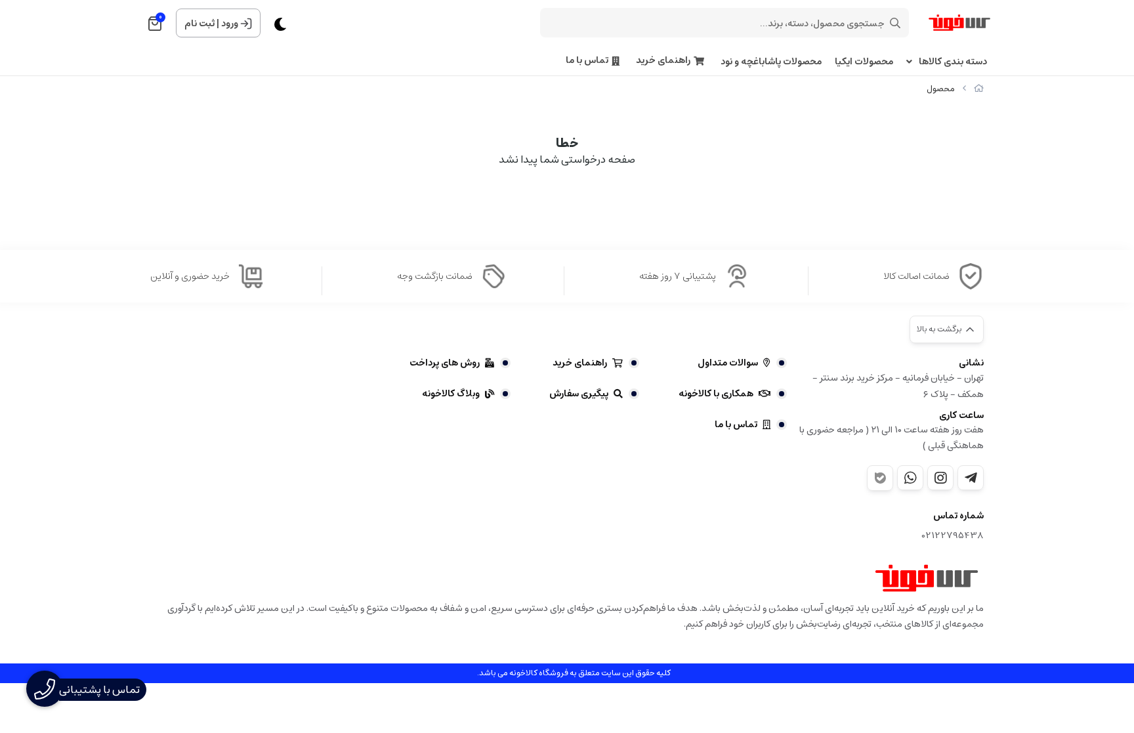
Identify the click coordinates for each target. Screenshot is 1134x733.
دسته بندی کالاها (953, 62)
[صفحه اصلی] (979, 88)
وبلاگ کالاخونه (451, 393)
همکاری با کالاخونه (716, 393)
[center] (895, 22)
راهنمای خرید (663, 61)
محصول (941, 88)
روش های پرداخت (445, 362)
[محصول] (927, 578)
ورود (229, 23)
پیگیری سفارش (578, 393)
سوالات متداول (728, 362)
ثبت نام (199, 23)
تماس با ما (587, 61)
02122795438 (953, 536)
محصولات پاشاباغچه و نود (771, 62)
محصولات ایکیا (864, 62)
